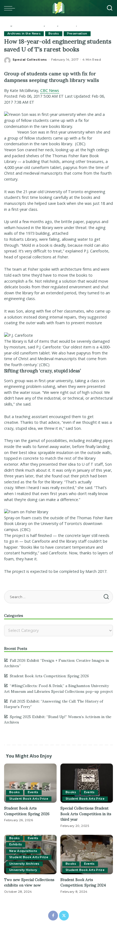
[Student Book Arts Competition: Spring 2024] (86, 854)
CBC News (49, 90)
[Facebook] (53, 915)
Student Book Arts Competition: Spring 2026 (49, 675)
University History (23, 870)
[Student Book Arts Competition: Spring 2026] (30, 783)
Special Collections (30, 59)
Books (53, 33)
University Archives (24, 864)
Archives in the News (24, 33)
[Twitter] (64, 915)
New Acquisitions (23, 851)
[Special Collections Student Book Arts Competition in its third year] (86, 783)
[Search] (109, 8)
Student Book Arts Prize (28, 799)
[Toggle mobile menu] (11, 8)
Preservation (77, 33)
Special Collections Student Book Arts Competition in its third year (85, 814)
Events (33, 792)
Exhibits (15, 844)
